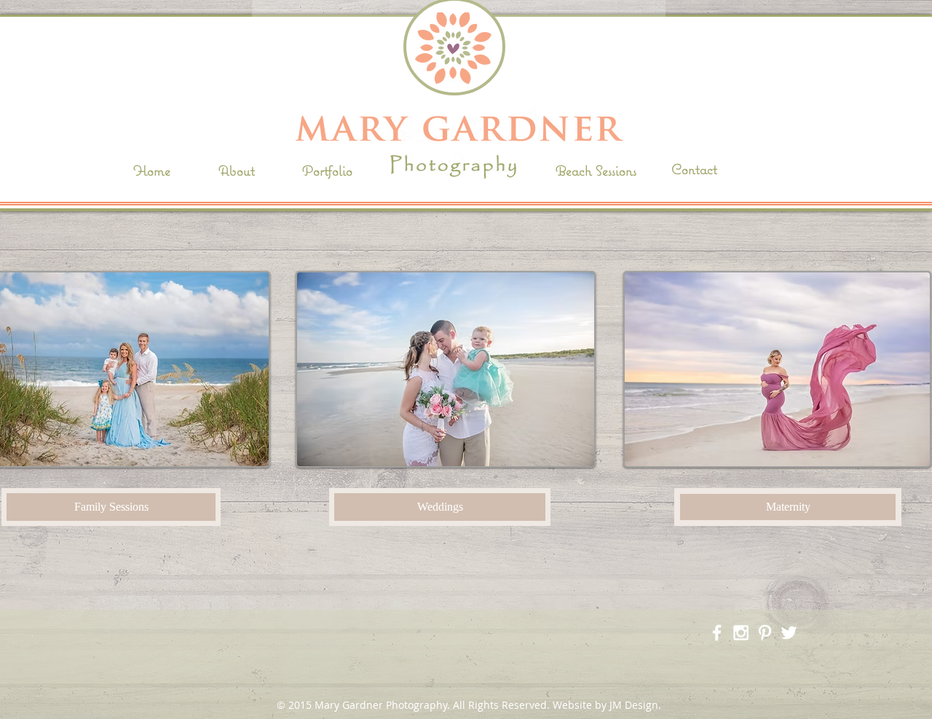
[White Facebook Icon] (716, 632)
